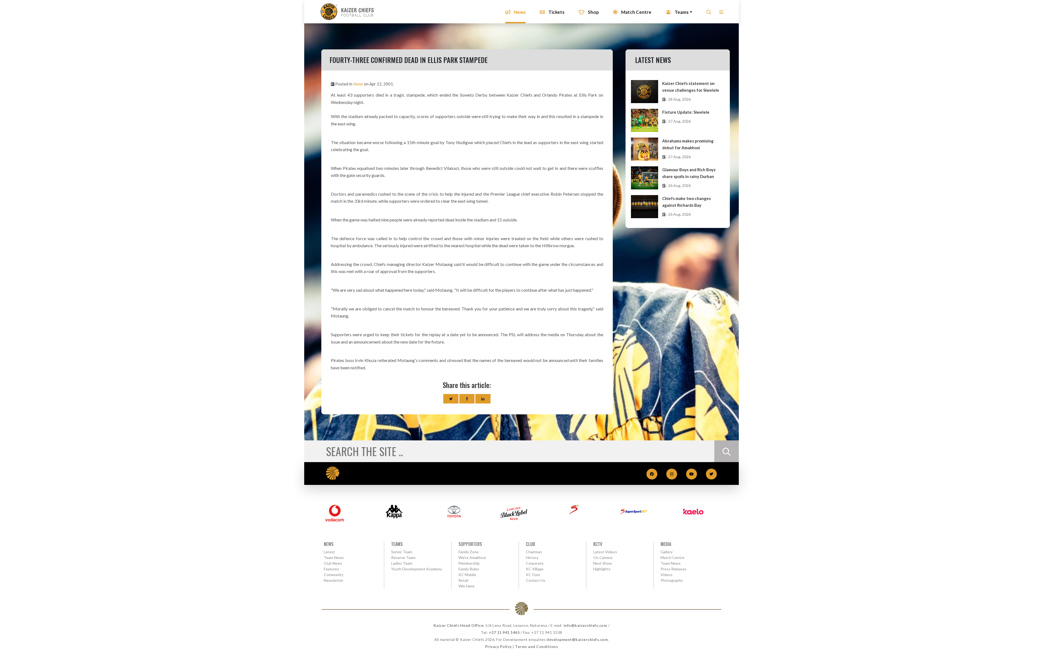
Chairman (534, 551)
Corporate (535, 563)
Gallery (667, 551)
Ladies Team (401, 563)
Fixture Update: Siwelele (685, 112)
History (532, 557)
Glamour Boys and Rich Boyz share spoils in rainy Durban (689, 173)
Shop (593, 12)
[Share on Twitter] (450, 398)
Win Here (466, 586)
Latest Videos (605, 551)
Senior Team (401, 551)
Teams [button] (681, 12)
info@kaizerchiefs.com (585, 625)
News (519, 12)
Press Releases (674, 569)
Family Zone (468, 551)
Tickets (556, 12)
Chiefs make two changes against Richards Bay (686, 202)
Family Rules (468, 569)
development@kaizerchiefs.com (577, 639)
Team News (334, 557)
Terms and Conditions (536, 646)
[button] (721, 13)
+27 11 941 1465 (504, 632)
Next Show (602, 563)
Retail (463, 580)
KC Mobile (467, 574)
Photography (672, 580)
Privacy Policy (498, 646)
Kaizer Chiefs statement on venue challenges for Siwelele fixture (690, 87)
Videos (667, 574)
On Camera (602, 557)
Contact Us (535, 580)
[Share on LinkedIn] (483, 398)
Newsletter (333, 580)
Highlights (602, 569)
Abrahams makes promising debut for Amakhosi (688, 144)
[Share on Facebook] (467, 398)
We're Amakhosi (472, 557)
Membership (469, 563)
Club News (333, 563)
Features (331, 569)
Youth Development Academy (416, 569)
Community (333, 574)
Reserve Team (403, 557)
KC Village (535, 569)
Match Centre (635, 12)
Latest (329, 551)
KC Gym (533, 574)
